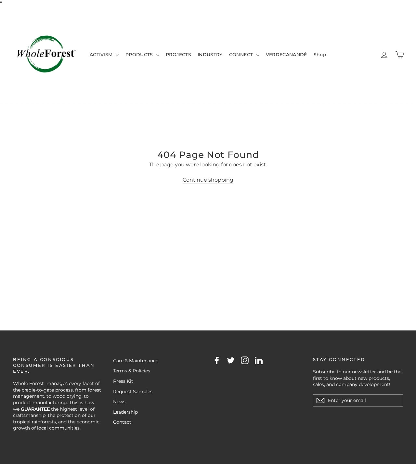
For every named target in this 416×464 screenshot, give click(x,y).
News (119, 402)
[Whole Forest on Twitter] (231, 360)
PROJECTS (178, 55)
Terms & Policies (131, 371)
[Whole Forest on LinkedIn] (259, 360)
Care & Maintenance (135, 361)
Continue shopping (208, 180)
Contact (122, 422)
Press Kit (123, 381)
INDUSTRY (210, 55)
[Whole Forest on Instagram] (245, 360)
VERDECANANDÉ (286, 55)
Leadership (125, 412)
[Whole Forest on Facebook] (217, 360)
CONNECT (241, 55)
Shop (320, 55)
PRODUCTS (139, 55)
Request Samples (132, 391)
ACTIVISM (102, 55)
